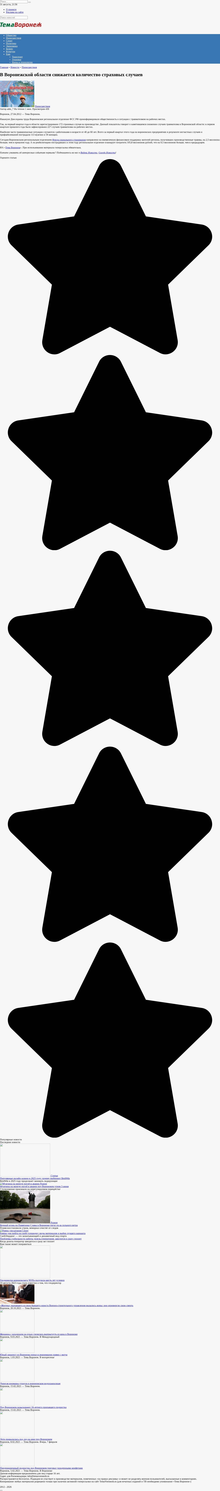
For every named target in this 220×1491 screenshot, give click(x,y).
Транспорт (17, 57)
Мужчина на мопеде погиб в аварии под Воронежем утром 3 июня (34, 1186)
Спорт (9, 40)
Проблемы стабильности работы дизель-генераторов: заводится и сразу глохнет (41, 1238)
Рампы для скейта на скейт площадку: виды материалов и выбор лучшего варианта (42, 1233)
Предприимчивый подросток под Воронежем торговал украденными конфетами (41, 1468)
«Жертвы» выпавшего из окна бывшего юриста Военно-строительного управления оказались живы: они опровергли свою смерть (66, 1305)
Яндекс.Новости (88, 152)
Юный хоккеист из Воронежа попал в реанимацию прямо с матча (33, 1354)
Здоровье (16, 59)
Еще (8, 54)
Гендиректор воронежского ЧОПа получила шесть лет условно (32, 1280)
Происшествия (13, 38)
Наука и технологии (22, 62)
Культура (10, 51)
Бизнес (9, 49)
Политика (11, 43)
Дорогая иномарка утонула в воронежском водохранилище (30, 1383)
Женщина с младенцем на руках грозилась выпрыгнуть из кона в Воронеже (39, 1334)
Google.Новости (106, 152)
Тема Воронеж (12, 147)
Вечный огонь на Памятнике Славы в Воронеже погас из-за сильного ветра (39, 1225)
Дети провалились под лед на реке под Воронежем (26, 1439)
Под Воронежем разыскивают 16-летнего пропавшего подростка (33, 1407)
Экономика (12, 46)
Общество (11, 35)
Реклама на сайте (14, 12)
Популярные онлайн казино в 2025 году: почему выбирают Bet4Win (35, 1178)
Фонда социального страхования (69, 140)
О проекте (11, 9)
